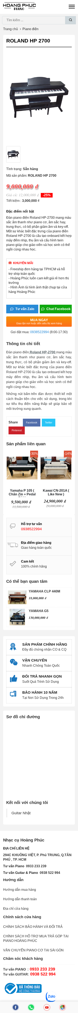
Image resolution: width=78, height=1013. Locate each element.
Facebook (31, 422)
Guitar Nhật (21, 813)
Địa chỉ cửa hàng (15, 908)
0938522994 (39, 332)
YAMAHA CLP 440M (44, 591)
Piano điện (30, 29)
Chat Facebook (58, 309)
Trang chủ (10, 29)
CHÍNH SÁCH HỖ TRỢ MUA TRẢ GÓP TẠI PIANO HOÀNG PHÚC (35, 938)
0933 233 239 (36, 866)
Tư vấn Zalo (24, 309)
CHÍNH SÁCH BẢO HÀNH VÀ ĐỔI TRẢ (33, 926)
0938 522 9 (48, 872)
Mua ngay (39, 321)
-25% (47, 195)
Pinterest (17, 430)
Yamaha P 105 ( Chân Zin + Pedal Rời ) (22, 493)
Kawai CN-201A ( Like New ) (56, 492)
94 (58, 872)
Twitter (48, 422)
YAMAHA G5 (38, 611)
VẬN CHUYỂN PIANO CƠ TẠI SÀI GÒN (33, 950)
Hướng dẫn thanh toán (20, 899)
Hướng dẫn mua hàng (19, 889)
